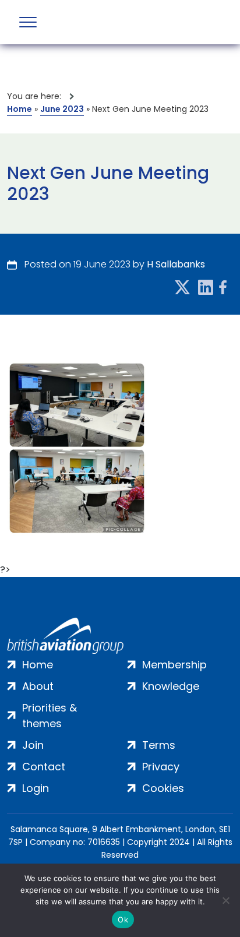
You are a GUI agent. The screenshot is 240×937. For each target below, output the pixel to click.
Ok (123, 919)
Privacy (160, 766)
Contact (43, 766)
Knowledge (170, 686)
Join (33, 745)
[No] (225, 900)
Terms (158, 745)
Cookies (163, 788)
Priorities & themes (49, 715)
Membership (174, 664)
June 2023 (62, 109)
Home (19, 109)
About (38, 686)
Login (35, 788)
